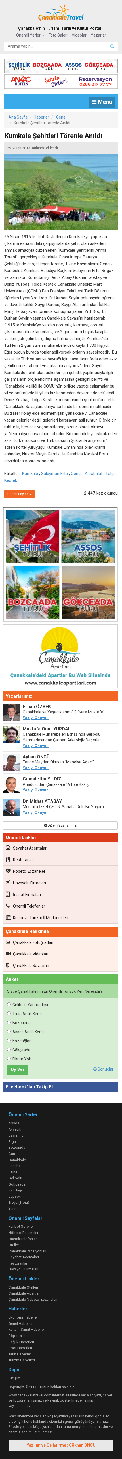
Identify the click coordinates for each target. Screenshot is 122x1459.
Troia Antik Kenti (27, 1013)
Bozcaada (21, 1023)
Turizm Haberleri (22, 1360)
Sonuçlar (105, 1069)
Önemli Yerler (28, 35)
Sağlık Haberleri (21, 1342)
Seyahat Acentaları (30, 848)
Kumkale (30, 473)
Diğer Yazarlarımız (62, 825)
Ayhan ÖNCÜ (36, 757)
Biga (12, 1141)
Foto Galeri (58, 35)
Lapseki (15, 1196)
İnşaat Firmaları (27, 894)
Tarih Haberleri (20, 1354)
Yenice (14, 1208)
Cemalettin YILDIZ (42, 779)
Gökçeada (21, 1050)
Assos (14, 1123)
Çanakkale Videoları (30, 954)
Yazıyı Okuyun (36, 717)
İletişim (14, 1378)
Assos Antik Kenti (28, 1032)
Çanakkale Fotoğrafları (33, 942)
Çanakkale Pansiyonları (27, 1251)
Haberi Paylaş (18, 494)
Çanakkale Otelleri (23, 1287)
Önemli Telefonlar (29, 906)
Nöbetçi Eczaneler (29, 871)
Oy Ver (17, 1069)
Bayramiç (16, 1135)
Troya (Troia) (19, 1202)
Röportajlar (18, 1336)
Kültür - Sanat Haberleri (27, 1329)
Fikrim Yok (21, 1059)
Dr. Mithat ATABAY (42, 801)
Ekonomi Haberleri (24, 1317)
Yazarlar (98, 35)
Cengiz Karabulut (86, 473)
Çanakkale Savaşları (31, 965)
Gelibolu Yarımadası (30, 1004)
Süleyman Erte (54, 473)
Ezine (13, 1172)
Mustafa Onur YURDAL (47, 728)
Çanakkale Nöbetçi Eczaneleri (33, 1299)
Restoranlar (23, 859)
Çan (12, 1154)
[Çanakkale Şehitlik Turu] (61, 65)
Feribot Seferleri (22, 1226)
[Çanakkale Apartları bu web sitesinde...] (60, 657)
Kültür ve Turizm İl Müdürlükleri (40, 917)
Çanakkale (17, 1160)
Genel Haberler (21, 1323)
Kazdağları (21, 1041)
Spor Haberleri (20, 1348)
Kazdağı (15, 1190)
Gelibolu (15, 1178)
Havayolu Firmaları (29, 883)
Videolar (79, 35)
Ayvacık (15, 1129)
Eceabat (15, 1166)
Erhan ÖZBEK (37, 706)
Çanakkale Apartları (25, 1293)
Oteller (14, 1245)
